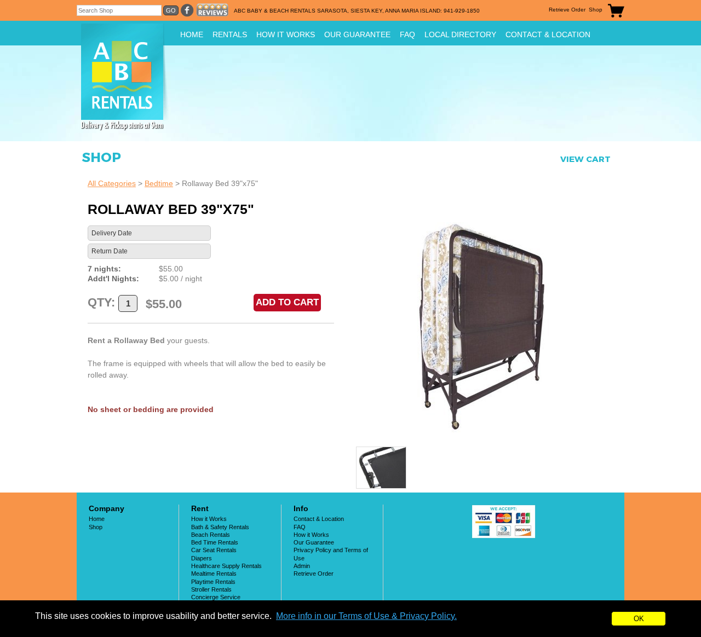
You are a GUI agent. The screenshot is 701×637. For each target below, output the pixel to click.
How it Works (285, 34)
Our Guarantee (357, 34)
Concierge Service (215, 597)
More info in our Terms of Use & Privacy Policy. (366, 616)
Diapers (201, 558)
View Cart (585, 159)
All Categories (112, 183)
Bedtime (159, 183)
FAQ (407, 34)
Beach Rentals (210, 534)
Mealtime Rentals (214, 573)
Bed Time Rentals (214, 542)
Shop (595, 10)
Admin (302, 566)
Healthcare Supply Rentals (226, 566)
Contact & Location (547, 34)
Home (191, 34)
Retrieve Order (567, 10)
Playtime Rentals (213, 581)
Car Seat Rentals (214, 550)
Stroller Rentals (211, 589)
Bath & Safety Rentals (220, 527)
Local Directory (460, 34)
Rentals (229, 34)
